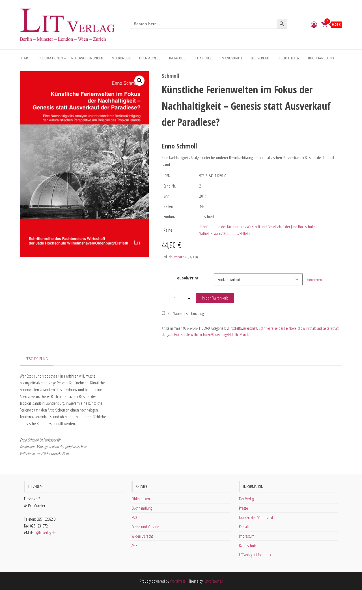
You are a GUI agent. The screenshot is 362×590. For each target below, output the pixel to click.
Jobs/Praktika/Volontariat (256, 517)
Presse (243, 508)
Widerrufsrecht (142, 536)
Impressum (246, 536)
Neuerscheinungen (87, 58)
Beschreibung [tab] (36, 358)
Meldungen (121, 58)
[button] (139, 81)
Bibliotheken (288, 58)
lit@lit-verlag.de (45, 532)
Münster (245, 334)
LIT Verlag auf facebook (255, 554)
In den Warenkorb (215, 298)
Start (25, 58)
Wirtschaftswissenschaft (242, 328)
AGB (134, 545)
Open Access (150, 58)
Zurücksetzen (314, 279)
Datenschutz (247, 545)
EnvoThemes (213, 581)
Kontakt (244, 526)
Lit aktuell (203, 58)
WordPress (177, 581)
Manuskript (232, 58)
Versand (179, 256)
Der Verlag (260, 58)
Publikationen (50, 58)
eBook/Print (188, 278)
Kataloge (177, 58)
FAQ (134, 517)
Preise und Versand (145, 526)
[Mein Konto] (314, 24)
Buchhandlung (321, 58)
